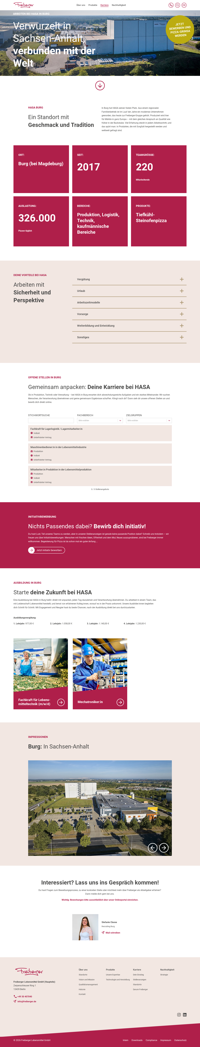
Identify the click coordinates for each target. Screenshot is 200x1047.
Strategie (164, 975)
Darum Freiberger (140, 989)
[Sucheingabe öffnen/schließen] (177, 5)
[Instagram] (179, 1015)
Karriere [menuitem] (105, 5)
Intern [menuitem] (125, 1040)
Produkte (110, 969)
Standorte (83, 975)
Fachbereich (85, 415)
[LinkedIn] (185, 1015)
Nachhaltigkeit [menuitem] (119, 5)
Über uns (83, 969)
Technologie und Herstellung (118, 980)
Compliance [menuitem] (151, 1040)
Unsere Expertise (113, 975)
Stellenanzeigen (139, 980)
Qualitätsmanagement (88, 984)
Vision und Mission (87, 980)
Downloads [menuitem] (137, 1040)
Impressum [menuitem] (165, 1040)
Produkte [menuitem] (92, 5)
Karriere (137, 969)
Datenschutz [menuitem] (180, 1040)
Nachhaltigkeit (167, 969)
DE (185, 6)
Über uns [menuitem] (80, 5)
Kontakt (82, 994)
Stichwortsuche (39, 415)
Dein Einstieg (138, 975)
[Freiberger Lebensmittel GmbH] (23, 5)
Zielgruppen (134, 415)
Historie (82, 989)
